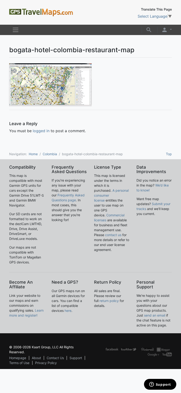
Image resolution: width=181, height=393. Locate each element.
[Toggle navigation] (15, 29)
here (68, 311)
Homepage (17, 358)
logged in (41, 130)
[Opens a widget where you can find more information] (160, 385)
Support (76, 358)
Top (169, 154)
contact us (113, 235)
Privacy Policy (46, 363)
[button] (149, 29)
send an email (154, 315)
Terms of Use (19, 363)
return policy (109, 301)
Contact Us (55, 358)
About (36, 358)
